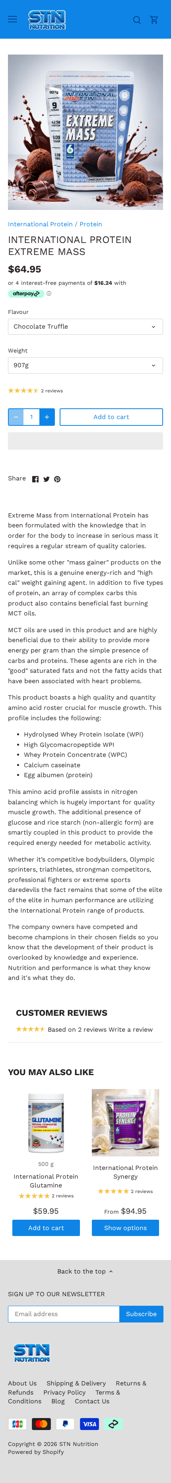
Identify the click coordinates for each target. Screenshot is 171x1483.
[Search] (137, 19)
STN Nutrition (78, 1444)
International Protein (40, 224)
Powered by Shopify (36, 1452)
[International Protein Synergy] (125, 1123)
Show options (125, 1228)
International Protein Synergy (125, 1172)
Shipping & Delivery (76, 1383)
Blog (58, 1401)
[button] (85, 441)
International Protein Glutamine (46, 1181)
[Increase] (46, 417)
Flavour (18, 312)
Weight (17, 350)
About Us (22, 1383)
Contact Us (92, 1401)
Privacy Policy (64, 1392)
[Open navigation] (12, 19)
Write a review (131, 1029)
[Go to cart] (154, 19)
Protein (91, 224)
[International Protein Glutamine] (46, 1123)
